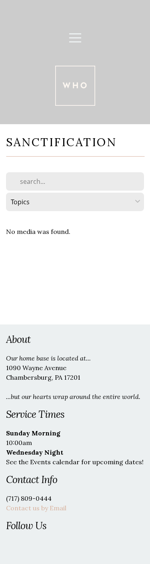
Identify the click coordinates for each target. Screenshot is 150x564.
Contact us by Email (36, 508)
